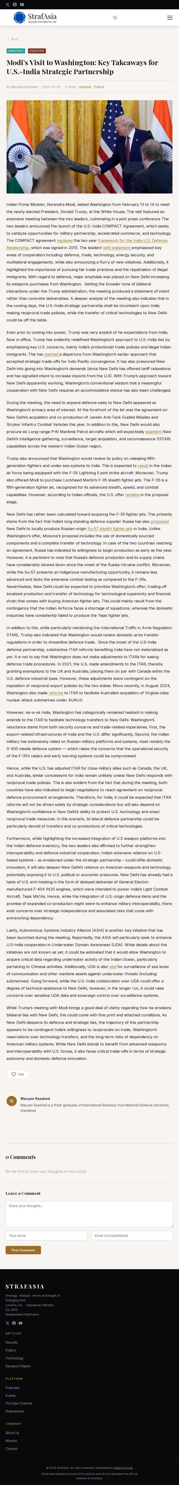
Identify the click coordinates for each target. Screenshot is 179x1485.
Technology (15, 1358)
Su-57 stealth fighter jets (110, 528)
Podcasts (12, 1388)
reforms (56, 693)
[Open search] (115, 17)
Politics (99, 87)
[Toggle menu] (169, 17)
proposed (160, 521)
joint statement (117, 247)
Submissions (15, 1411)
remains (132, 494)
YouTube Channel (19, 1403)
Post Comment (23, 1250)
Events (11, 1396)
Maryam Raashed (24, 87)
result (143, 465)
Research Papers (18, 1366)
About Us (12, 1433)
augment (154, 431)
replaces (65, 240)
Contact (11, 1449)
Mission (11, 1441)
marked (51, 354)
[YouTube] (22, 5)
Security (12, 1342)
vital (112, 966)
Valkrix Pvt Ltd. (123, 1467)
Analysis (85, 87)
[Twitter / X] (8, 5)
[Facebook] (15, 5)
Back (14, 39)
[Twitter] (7, 1323)
